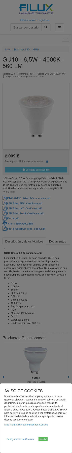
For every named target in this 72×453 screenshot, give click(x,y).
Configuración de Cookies (20, 439)
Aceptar (43, 438)
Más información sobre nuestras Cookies (26, 424)
